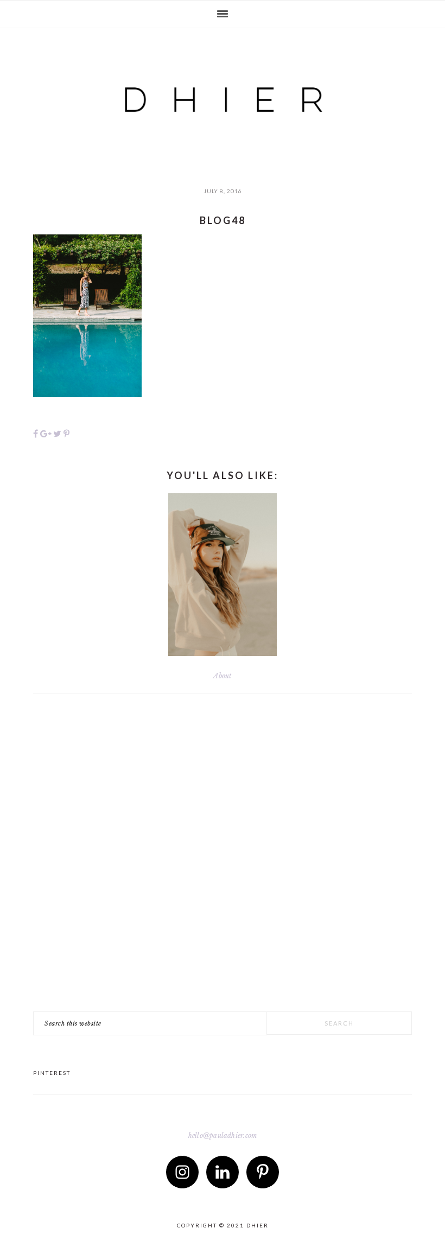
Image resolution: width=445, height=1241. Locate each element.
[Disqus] (222, 861)
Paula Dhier (222, 90)
